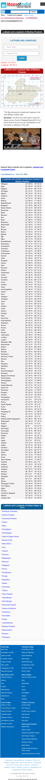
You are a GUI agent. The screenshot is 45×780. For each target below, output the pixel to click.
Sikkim (4, 583)
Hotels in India (5, 705)
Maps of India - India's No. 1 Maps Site (3, 4)
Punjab (4, 576)
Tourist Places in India (8, 708)
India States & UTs (7, 675)
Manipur (5, 633)
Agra (23, 680)
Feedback (7, 767)
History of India (6, 655)
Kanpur (24, 696)
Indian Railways (27, 655)
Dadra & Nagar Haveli (10, 536)
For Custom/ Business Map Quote (12, 18)
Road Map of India (28, 649)
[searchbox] (20, 11)
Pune (23, 686)
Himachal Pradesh (9, 605)
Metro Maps (25, 659)
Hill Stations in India (7, 720)
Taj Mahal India (6, 714)
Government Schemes (29, 724)
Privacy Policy (19, 765)
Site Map (19, 767)
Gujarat (5, 551)
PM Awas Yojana (27, 742)
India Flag (4, 649)
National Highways (28, 652)
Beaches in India (6, 724)
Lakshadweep (7, 623)
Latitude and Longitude (14, 15)
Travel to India (6, 702)
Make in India (26, 730)
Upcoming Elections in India (31, 753)
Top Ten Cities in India (29, 677)
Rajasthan (6, 580)
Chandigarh (6, 529)
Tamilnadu (6, 587)
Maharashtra (7, 630)
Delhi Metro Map (27, 662)
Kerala (4, 619)
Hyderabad (25, 683)
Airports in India (27, 668)
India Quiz (25, 720)
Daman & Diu (7, 540)
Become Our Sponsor (26, 762)
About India (5, 647)
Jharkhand (6, 612)
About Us (27, 765)
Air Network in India (28, 665)
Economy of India (6, 659)
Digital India (25, 726)
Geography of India (7, 652)
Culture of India (6, 662)
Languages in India (7, 668)
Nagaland (5, 565)
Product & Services (28, 702)
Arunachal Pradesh (9, 518)
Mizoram (5, 562)
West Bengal (7, 601)
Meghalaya (6, 558)
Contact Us (35, 765)
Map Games (26, 717)
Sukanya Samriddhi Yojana (30, 733)
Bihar (4, 526)
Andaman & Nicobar (9, 511)
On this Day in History (29, 711)
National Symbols (7, 671)
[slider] (22, 144)
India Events (26, 714)
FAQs (34, 760)
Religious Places (6, 717)
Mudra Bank (26, 745)
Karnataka (6, 616)
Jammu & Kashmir (9, 608)
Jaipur (24, 689)
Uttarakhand (7, 598)
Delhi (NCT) (6, 544)
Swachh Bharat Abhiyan (29, 739)
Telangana (6, 637)
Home (3, 15)
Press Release (34, 767)
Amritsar (24, 699)
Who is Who (5, 665)
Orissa (4, 569)
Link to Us (26, 767)
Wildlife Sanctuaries (7, 727)
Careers (13, 767)
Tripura (5, 590)
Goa (3, 547)
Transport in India (27, 647)
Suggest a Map (15, 762)
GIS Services (26, 708)
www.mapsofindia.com (22, 776)
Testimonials (8, 760)
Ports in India (26, 671)
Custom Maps (26, 705)
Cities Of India (26, 675)
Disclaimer (29, 760)
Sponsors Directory (19, 760)
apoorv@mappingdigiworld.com (11, 21)
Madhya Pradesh (8, 626)
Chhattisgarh (7, 533)
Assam (4, 522)
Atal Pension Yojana (28, 736)
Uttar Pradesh (7, 594)
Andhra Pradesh (8, 515)
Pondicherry (6, 572)
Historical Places (6, 711)
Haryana (5, 554)
